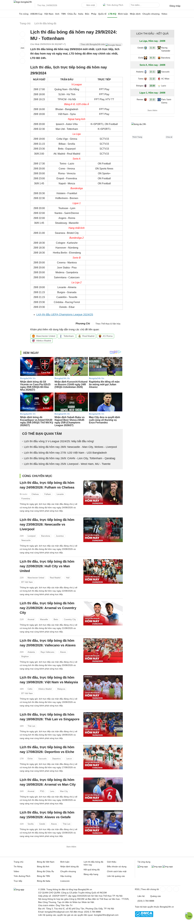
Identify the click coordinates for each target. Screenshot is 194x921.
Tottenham (69, 336)
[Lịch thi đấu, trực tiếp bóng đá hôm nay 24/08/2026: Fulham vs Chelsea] (103, 492)
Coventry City (70, 619)
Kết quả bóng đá (92, 869)
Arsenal (31, 619)
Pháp (93, 14)
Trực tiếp (18, 881)
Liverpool (31, 536)
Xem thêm (71, 846)
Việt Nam (48, 14)
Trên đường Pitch (115, 5)
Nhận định (135, 14)
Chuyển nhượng (151, 14)
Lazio (163, 86)
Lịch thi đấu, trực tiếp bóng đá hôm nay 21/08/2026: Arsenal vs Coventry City (48, 608)
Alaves (63, 652)
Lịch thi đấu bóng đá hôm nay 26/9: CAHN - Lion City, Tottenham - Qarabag (69, 458)
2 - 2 (152, 99)
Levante (60, 494)
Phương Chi (83, 323)
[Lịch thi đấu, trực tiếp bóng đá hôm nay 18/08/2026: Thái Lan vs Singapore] (103, 724)
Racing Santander (165, 49)
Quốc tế (102, 14)
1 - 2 (152, 79)
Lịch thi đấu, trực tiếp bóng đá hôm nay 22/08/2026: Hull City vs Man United (47, 566)
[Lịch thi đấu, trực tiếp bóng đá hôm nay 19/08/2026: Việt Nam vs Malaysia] (103, 687)
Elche (30, 759)
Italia (80, 14)
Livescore (65, 881)
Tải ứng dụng (143, 862)
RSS (137, 889)
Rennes (140, 99)
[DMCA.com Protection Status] (144, 916)
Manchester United (45, 336)
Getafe (42, 824)
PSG (42, 791)
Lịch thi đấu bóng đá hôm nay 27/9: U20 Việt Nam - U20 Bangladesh (65, 452)
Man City (64, 791)
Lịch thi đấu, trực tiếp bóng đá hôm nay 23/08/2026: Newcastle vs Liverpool (47, 524)
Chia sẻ (169, 137)
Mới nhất (90, 5)
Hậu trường (65, 876)
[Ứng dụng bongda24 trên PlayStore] (157, 866)
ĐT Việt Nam (27, 582)
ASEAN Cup (36, 14)
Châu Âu (71, 14)
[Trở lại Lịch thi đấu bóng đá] (22, 61)
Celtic (30, 689)
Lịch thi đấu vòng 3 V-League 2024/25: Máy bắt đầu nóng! (59, 441)
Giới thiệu (111, 862)
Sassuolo (42, 759)
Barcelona (45, 536)
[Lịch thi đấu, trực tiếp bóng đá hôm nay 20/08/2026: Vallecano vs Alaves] (103, 650)
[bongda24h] (16, 14)
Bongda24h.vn (167, 907)
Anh (57, 14)
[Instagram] (169, 889)
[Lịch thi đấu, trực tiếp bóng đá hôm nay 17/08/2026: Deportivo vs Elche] (103, 757)
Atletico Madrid (43, 340)
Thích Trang (137, 137)
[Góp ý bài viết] (22, 54)
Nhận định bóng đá (69, 866)
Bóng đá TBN (43, 876)
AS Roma (107, 336)
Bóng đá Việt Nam (45, 862)
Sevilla (30, 824)
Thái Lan (31, 726)
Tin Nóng (18, 866)
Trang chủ (18, 862)
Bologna (139, 86)
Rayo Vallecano (47, 652)
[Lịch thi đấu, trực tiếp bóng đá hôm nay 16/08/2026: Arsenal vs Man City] (103, 790)
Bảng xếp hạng (91, 874)
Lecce (69, 759)
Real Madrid (88, 336)
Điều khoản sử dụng (116, 866)
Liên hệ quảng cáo (116, 876)
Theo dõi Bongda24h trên (93, 44)
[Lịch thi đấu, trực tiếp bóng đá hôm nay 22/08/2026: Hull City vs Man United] (103, 571)
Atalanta (31, 652)
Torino (140, 79)
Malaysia (61, 689)
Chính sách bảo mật (116, 871)
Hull (67, 578)
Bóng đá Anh (43, 866)
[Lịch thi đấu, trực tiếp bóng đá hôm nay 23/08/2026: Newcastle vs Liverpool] (103, 530)
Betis (56, 619)
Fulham (47, 494)
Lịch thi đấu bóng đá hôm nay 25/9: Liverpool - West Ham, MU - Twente (67, 463)
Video (164, 14)
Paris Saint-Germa (166, 101)
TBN (63, 14)
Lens (52, 791)
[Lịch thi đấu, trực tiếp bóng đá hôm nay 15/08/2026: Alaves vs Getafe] (103, 822)
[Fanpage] (162, 889)
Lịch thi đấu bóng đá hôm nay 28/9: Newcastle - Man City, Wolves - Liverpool (70, 446)
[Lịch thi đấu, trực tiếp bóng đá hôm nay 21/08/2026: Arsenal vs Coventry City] (103, 613)
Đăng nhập (175, 6)
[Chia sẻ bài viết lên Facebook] (22, 34)
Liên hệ (141, 896)
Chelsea (35, 494)
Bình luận (123, 14)
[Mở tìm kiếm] (158, 5)
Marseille (44, 619)
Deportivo (56, 759)
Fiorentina (25, 498)
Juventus (60, 536)
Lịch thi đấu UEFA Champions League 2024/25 (64, 314)
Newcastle (25, 540)
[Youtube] (176, 889)
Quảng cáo (155, 896)
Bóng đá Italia (43, 881)
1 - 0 (152, 48)
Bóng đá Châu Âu (45, 871)
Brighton (25, 656)
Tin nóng (23, 14)
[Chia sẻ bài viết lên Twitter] (22, 41)
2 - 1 (152, 72)
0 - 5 (152, 58)
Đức (87, 14)
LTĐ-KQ (112, 14)
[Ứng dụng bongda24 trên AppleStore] (167, 866)
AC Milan (165, 79)
